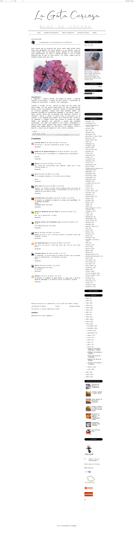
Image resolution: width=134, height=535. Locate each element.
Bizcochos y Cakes (92, 136)
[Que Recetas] (88, 468)
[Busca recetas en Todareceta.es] (92, 464)
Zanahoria (89, 286)
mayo (89, 342)
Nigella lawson (91, 226)
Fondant (88, 181)
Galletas (88, 192)
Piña (87, 243)
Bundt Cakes (90, 140)
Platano (88, 244)
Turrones (88, 279)
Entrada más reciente (39, 306)
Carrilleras (90, 149)
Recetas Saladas (83, 32)
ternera (88, 277)
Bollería (88, 138)
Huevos (88, 202)
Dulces (88, 166)
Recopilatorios (91, 254)
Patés (87, 236)
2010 (88, 374)
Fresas (88, 185)
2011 (88, 372)
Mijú (36, 265)
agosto (89, 335)
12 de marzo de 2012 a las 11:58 (50, 163)
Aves (87, 130)
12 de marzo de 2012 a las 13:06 (48, 174)
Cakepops (88, 144)
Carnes (88, 147)
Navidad (88, 224)
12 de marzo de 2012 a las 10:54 (56, 142)
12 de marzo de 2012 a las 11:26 (66, 151)
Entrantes (89, 175)
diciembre (90, 326)
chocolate (89, 155)
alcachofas (89, 123)
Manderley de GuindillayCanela (45, 151)
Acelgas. (88, 121)
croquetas (89, 159)
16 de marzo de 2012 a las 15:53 (49, 265)
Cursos (88, 162)
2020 (88, 305)
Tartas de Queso (91, 273)
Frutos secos (90, 190)
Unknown (37, 276)
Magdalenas (89, 217)
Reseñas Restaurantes (93, 256)
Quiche (88, 252)
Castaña (88, 151)
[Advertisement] (56, 517)
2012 (88, 324)
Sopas (87, 269)
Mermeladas (89, 218)
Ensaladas (89, 173)
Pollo (87, 246)
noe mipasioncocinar (41, 243)
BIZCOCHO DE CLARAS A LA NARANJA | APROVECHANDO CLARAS (96, 417)
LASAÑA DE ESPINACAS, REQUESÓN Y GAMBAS (94, 349)
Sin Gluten (89, 262)
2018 (88, 310)
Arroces (88, 128)
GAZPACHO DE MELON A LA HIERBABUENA (95, 386)
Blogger (74, 525)
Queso (87, 250)
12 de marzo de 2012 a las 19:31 (59, 243)
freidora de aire (91, 183)
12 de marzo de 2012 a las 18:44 (49, 232)
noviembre (90, 328)
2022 (88, 300)
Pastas (88, 232)
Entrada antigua (74, 306)
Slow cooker (90, 265)
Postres (88, 248)
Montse (37, 163)
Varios (88, 282)
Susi (36, 232)
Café (87, 142)
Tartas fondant (91, 275)
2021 (88, 303)
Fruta (87, 187)
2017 (88, 312)
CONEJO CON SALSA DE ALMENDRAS (93, 356)
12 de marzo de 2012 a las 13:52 (53, 186)
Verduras (66, 134)
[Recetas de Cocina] (89, 483)
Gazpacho (88, 194)
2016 (88, 314)
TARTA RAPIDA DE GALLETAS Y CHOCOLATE (97, 401)
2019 (88, 307)
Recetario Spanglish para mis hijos (46, 211)
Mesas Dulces (90, 220)
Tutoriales (89, 281)
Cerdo (87, 153)
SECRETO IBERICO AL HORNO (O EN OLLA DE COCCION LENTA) (97, 408)
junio (89, 340)
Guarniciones (90, 196)
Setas (87, 258)
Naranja (88, 222)
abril (89, 344)
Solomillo (89, 267)
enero (89, 369)
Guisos (88, 198)
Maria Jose (38, 186)
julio (89, 337)
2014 (88, 319)
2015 (88, 317)
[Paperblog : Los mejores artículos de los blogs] (87, 472)
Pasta (87, 230)
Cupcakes (88, 161)
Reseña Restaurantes (51, 32)
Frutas (88, 189)
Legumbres (89, 211)
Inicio (57, 306)
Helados (88, 200)
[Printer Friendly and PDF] (39, 134)
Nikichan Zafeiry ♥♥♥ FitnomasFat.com (47, 222)
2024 (88, 298)
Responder (38, 147)
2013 (88, 321)
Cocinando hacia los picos (43, 198)
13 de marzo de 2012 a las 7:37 (55, 253)
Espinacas (89, 179)
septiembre (91, 333)
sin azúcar (89, 260)
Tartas (88, 271)
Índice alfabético (68, 32)
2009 (88, 377)
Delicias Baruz (40, 142)
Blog (39, 32)
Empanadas (89, 171)
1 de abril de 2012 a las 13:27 (50, 276)
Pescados (88, 237)
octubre (90, 330)
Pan (87, 228)
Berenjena (89, 134)
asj (36, 174)
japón (87, 206)
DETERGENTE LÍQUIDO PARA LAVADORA (96, 424)
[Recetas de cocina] (88, 489)
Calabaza (88, 145)
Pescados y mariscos (92, 239)
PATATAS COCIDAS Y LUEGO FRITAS (97, 392)
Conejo (88, 157)
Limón (87, 215)
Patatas (88, 234)
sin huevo (89, 263)
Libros (88, 213)
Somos (95, 32)
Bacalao (88, 132)
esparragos (89, 177)
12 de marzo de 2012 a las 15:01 (63, 198)
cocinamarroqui (40, 253)
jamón (87, 204)
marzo (89, 347)
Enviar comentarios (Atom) (50, 309)
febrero (90, 367)
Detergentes (90, 164)
